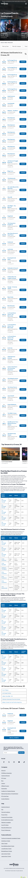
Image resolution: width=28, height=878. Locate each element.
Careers (3, 783)
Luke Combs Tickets (5, 853)
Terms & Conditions (5, 812)
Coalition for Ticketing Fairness (8, 791)
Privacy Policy (4, 814)
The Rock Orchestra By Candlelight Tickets (10, 838)
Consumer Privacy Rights (6, 817)
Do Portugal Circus (4, 501)
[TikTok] (24, 762)
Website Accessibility (6, 822)
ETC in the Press (4, 796)
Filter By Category (16, 46)
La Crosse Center (6, 693)
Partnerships (4, 788)
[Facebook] (3, 762)
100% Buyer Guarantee (6, 773)
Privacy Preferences (5, 830)
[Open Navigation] (26, 4)
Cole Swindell (4, 564)
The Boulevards (4, 587)
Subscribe (21, 752)
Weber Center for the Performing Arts (12, 702)
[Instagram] (14, 762)
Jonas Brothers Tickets (6, 848)
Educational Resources (6, 827)
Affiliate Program (5, 786)
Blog (2, 780)
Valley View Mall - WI (7, 696)
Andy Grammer (4, 559)
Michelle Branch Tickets (6, 851)
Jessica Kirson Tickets (6, 856)
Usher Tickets (4, 843)
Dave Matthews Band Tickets (7, 846)
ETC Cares (3, 778)
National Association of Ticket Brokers (9, 793)
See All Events (14, 737)
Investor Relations (5, 798)
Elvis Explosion (4, 572)
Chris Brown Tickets (5, 841)
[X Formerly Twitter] (8, 762)
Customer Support (5, 807)
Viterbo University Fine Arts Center (11, 699)
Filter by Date (5, 46)
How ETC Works (4, 825)
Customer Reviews (5, 775)
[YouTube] (19, 762)
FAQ (2, 809)
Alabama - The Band (4, 568)
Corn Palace (5, 690)
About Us (3, 770)
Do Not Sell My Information (7, 819)
